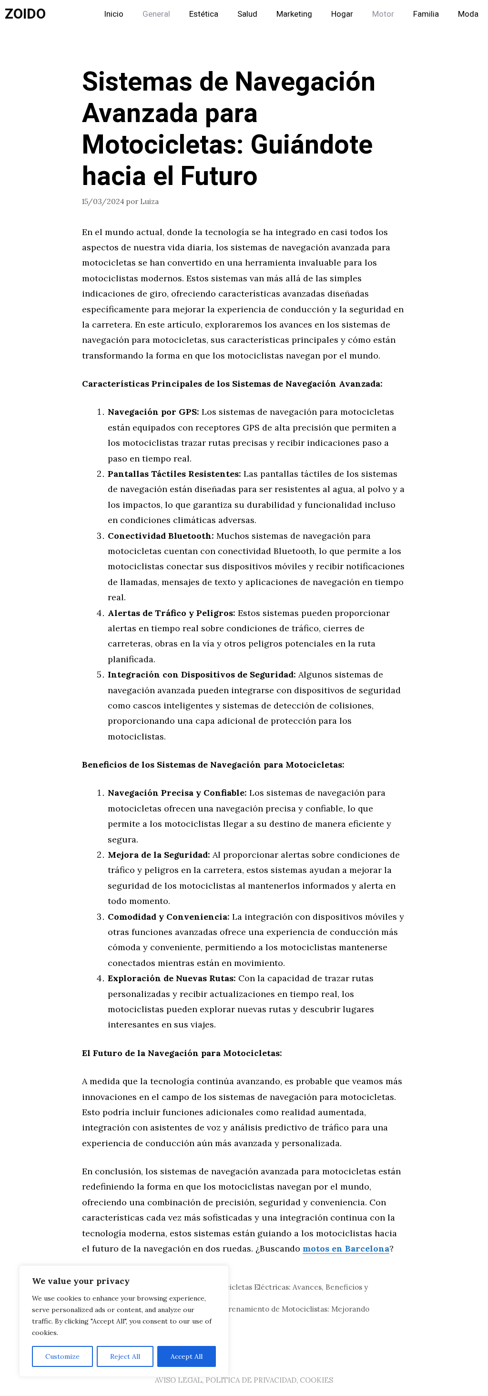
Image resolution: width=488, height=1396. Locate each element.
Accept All (187, 1356)
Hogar (342, 14)
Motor (383, 14)
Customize (62, 1356)
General (156, 14)
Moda (468, 14)
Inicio (113, 14)
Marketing (294, 14)
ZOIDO (25, 14)
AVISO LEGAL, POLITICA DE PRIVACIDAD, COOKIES (244, 1380)
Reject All (125, 1356)
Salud (247, 14)
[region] (124, 1321)
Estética (203, 14)
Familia (426, 14)
